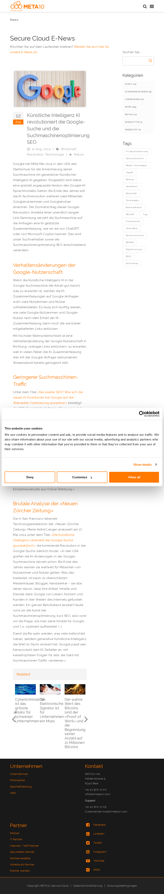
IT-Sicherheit (133, 221)
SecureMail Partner (22, 851)
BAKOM (130, 242)
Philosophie (17, 780)
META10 (131, 114)
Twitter (97, 842)
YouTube (98, 860)
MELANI (130, 214)
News (130, 107)
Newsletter (133, 122)
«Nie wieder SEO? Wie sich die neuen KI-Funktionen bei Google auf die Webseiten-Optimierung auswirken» (48, 397)
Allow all (134, 477)
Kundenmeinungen (138, 92)
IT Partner (16, 839)
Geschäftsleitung (21, 786)
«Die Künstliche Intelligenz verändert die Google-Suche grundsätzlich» (43, 540)
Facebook (99, 824)
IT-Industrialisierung (137, 151)
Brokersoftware (134, 207)
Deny (30, 477)
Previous (15, 719)
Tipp (145, 214)
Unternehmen (19, 773)
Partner (15, 833)
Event (130, 84)
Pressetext (133, 130)
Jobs (13, 792)
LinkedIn (98, 833)
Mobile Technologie (136, 165)
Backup (130, 179)
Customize (79, 477)
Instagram (100, 851)
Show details (142, 464)
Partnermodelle (20, 858)
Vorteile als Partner (22, 864)
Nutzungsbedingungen (122, 885)
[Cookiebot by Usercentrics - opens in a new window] (141, 414)
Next (85, 719)
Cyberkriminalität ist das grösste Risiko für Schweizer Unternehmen (29, 710)
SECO (128, 256)
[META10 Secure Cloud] (27, 6)
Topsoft (129, 172)
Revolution (35, 154)
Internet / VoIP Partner (24, 845)
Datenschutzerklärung (87, 885)
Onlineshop (132, 263)
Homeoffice (132, 228)
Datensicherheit (135, 158)
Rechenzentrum (135, 235)
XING (96, 869)
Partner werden (20, 870)
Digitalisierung (134, 249)
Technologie (54, 154)
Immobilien (132, 186)
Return (79, 154)
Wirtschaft (68, 149)
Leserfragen (134, 99)
